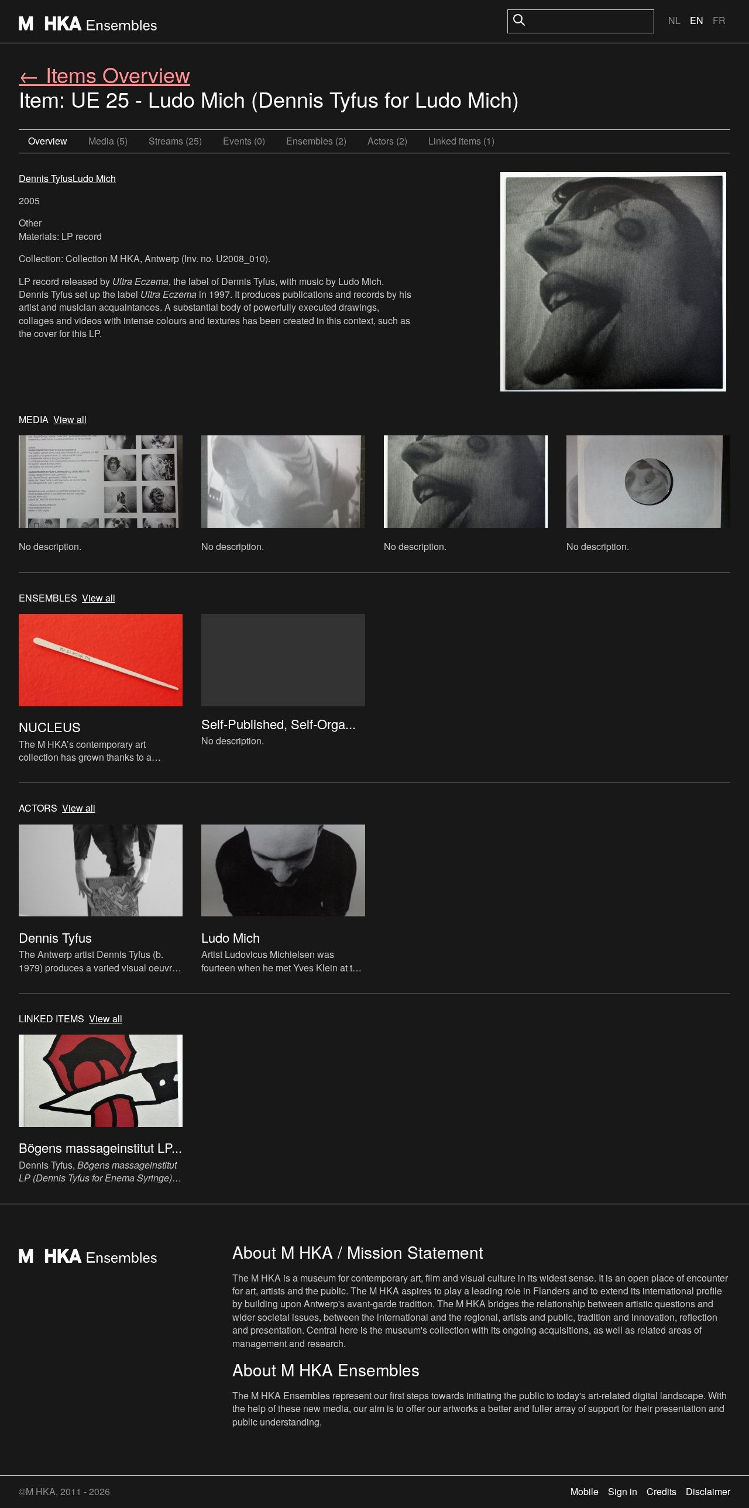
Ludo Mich (94, 178)
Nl (674, 20)
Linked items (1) (461, 140)
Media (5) (108, 140)
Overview (47, 140)
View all (70, 419)
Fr (719, 20)
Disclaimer (708, 1491)
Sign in (622, 1491)
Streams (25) (175, 140)
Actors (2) (387, 140)
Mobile (585, 1491)
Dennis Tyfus (46, 178)
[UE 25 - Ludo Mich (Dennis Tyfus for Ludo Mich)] (613, 283)
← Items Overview (104, 74)
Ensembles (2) (316, 140)
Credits (661, 1491)
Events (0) (244, 140)
